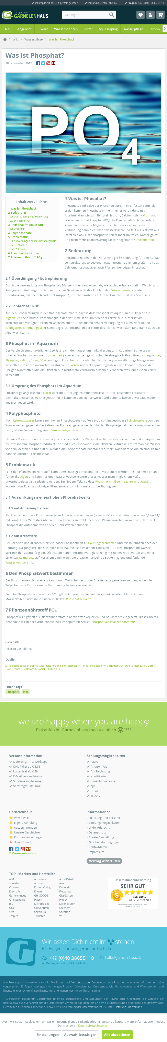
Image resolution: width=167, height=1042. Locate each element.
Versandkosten (80, 982)
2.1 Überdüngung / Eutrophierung (29, 216)
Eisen (34, 360)
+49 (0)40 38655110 (71, 958)
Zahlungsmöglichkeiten (105, 823)
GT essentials (17, 899)
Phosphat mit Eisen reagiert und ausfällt (123, 481)
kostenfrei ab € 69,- (26, 771)
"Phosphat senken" (78, 599)
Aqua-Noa (40, 879)
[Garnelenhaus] (5, 39)
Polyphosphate (137, 420)
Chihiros (14, 887)
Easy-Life (14, 891)
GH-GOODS (41, 895)
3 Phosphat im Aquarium (25, 225)
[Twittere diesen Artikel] (43, 63)
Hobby (63, 899)
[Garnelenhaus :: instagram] (28, 849)
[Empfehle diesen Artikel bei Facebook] (38, 63)
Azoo (62, 883)
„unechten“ (55, 355)
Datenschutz (97, 832)
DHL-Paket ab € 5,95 (26, 766)
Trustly (95, 796)
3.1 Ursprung (17, 228)
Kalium (145, 215)
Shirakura (40, 912)
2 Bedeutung (17, 212)
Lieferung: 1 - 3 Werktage (30, 761)
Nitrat (156, 355)
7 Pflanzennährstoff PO (25, 257)
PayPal (95, 761)
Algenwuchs (13, 318)
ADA (11, 879)
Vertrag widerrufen (104, 861)
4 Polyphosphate (20, 233)
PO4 (26, 692)
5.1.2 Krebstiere (20, 249)
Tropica (13, 916)
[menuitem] (89, 15)
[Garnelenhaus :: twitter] (17, 849)
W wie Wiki (21, 818)
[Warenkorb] (160, 15)
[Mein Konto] (150, 15)
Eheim (38, 891)
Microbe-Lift (41, 903)
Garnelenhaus (17, 895)
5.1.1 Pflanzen (19, 245)
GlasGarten (66, 895)
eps (93, 786)
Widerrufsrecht (99, 827)
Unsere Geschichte (27, 832)
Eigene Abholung (25, 823)
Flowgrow (65, 891)
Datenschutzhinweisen (93, 1025)
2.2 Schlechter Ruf (20, 220)
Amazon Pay (99, 766)
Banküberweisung (103, 781)
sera (11, 912)
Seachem (64, 908)
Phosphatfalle (145, 240)
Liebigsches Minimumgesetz (25, 328)
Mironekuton (67, 903)
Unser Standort (24, 842)
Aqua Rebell (66, 879)
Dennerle (64, 887)
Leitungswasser (23, 420)
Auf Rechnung (100, 771)
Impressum (96, 852)
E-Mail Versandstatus (27, 776)
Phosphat (11, 360)
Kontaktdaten (98, 847)
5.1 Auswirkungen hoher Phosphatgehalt (33, 241)
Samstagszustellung (27, 786)
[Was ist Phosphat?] (83, 133)
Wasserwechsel (15, 562)
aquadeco (15, 883)
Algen (75, 365)
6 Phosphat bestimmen (24, 253)
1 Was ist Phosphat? (22, 208)
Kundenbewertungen (28, 837)
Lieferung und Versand (104, 818)
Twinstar (39, 916)
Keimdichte (26, 557)
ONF (12, 908)
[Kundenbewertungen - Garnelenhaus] (133, 895)
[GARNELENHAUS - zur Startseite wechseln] (25, 15)
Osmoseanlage (61, 430)
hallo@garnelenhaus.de (123, 957)
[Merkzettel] (140, 15)
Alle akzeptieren (117, 1034)
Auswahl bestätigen (80, 1034)
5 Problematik (18, 237)
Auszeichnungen (25, 827)
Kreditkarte (98, 776)
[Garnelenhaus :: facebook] (11, 849)
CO (42, 360)
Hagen (38, 899)
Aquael (38, 883)
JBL (11, 903)
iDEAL (94, 791)
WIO (62, 916)
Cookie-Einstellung (101, 837)
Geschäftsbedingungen (105, 842)
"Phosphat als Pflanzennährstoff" (112, 622)
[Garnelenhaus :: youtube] (23, 849)
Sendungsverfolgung (27, 781)
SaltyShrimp (41, 908)
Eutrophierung (121, 290)
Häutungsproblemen (102, 543)
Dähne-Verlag (42, 887)
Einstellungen (47, 1034)
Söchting (64, 912)
